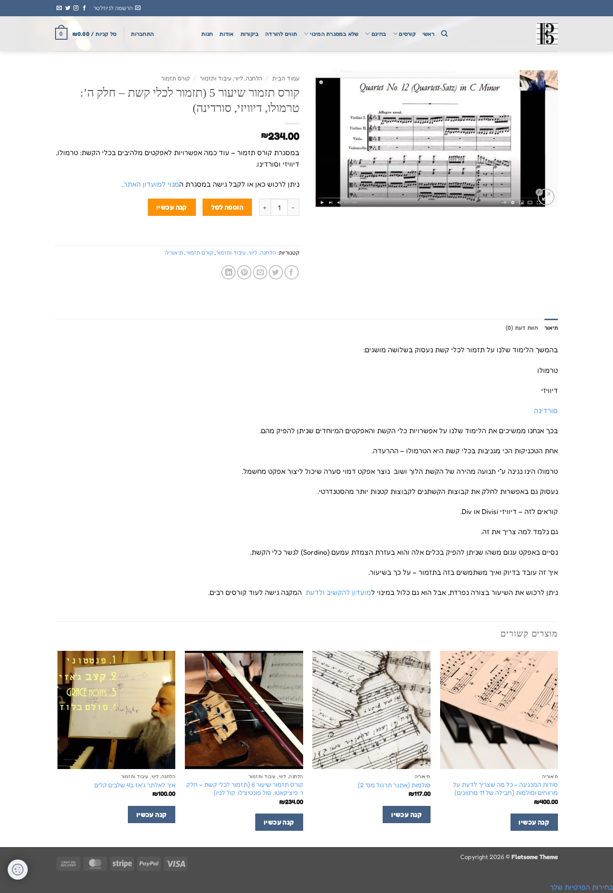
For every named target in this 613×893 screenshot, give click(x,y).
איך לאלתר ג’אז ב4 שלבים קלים (134, 785)
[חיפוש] (444, 34)
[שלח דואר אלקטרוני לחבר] (260, 272)
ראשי (428, 34)
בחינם (379, 34)
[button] (117, 8)
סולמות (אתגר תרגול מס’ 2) (394, 785)
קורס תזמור (175, 78)
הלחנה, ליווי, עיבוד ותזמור (231, 78)
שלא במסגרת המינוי (334, 34)
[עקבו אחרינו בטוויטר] (67, 8)
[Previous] (557, 748)
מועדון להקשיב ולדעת (337, 592)
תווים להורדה (281, 34)
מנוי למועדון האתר (151, 184)
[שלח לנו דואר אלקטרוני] (59, 8)
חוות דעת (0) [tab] (522, 327)
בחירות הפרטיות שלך (581, 887)
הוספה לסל (227, 207)
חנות (207, 34)
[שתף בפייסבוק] (291, 272)
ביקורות (249, 34)
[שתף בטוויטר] (276, 272)
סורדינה (546, 410)
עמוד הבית (285, 78)
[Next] (58, 748)
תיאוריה (174, 252)
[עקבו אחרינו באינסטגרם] (76, 8)
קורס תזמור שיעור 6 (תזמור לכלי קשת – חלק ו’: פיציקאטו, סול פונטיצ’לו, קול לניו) (244, 788)
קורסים (407, 34)
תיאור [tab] (551, 327)
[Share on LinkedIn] (228, 272)
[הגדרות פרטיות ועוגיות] (18, 870)
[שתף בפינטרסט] (244, 272)
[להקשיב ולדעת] (510, 33)
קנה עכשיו (172, 207)
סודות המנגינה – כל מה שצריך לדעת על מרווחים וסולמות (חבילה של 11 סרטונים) (505, 788)
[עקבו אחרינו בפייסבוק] (84, 8)
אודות (226, 34)
